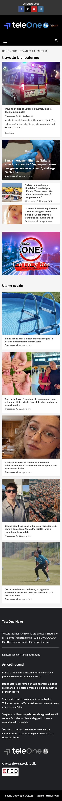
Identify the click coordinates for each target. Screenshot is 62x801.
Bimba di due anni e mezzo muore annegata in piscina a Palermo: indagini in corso (28, 674)
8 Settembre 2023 (26, 116)
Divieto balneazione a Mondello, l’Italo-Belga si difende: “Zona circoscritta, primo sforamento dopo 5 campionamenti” (39, 191)
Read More (9, 133)
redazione (11, 116)
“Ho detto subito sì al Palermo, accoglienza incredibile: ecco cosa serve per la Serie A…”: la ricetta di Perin (29, 592)
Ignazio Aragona (31, 654)
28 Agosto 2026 (45, 201)
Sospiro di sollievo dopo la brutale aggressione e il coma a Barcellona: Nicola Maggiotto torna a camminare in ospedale (31, 529)
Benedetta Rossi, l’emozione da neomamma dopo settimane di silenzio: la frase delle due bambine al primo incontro (31, 402)
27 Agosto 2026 (25, 176)
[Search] (56, 40)
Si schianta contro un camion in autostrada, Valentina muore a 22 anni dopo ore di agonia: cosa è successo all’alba (31, 465)
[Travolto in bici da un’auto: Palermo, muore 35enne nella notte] (31, 83)
